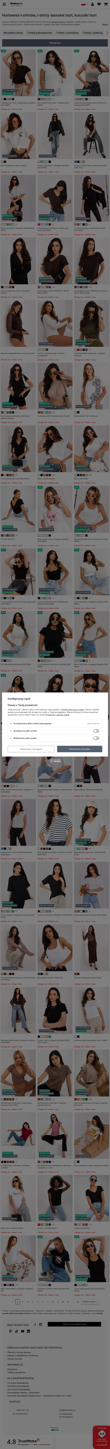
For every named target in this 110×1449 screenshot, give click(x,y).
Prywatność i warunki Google (57, 715)
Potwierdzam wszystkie (79, 749)
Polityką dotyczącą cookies (72, 710)
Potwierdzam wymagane (31, 749)
